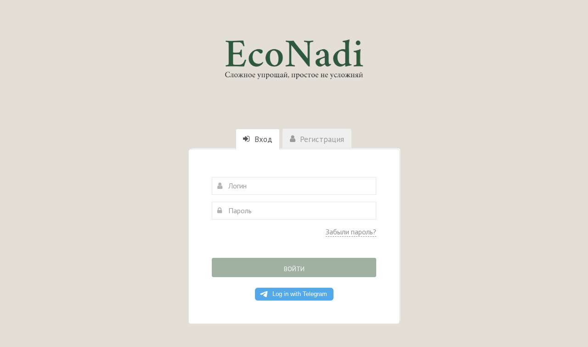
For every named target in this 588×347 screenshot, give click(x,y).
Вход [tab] (262, 139)
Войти (294, 269)
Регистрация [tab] (321, 139)
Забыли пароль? (351, 231)
